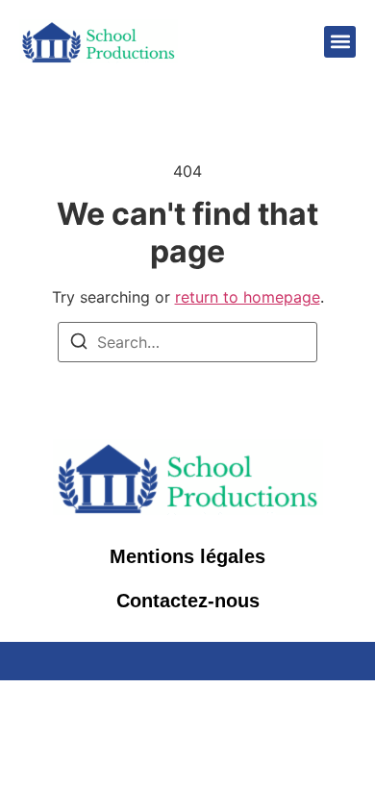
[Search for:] (187, 342)
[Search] (79, 344)
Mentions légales (187, 556)
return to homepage (247, 297)
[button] (340, 42)
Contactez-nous (188, 600)
